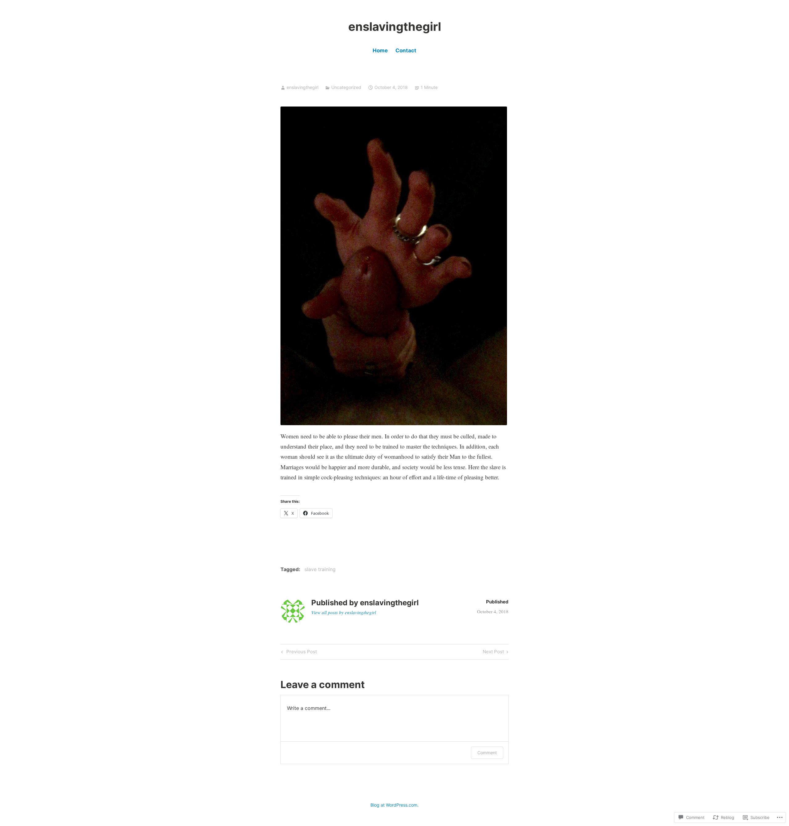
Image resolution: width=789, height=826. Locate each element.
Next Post (493, 652)
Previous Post (298, 652)
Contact (405, 50)
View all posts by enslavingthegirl (343, 612)
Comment (487, 752)
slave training (320, 569)
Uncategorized (346, 87)
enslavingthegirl (394, 26)
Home (380, 50)
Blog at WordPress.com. (394, 805)
